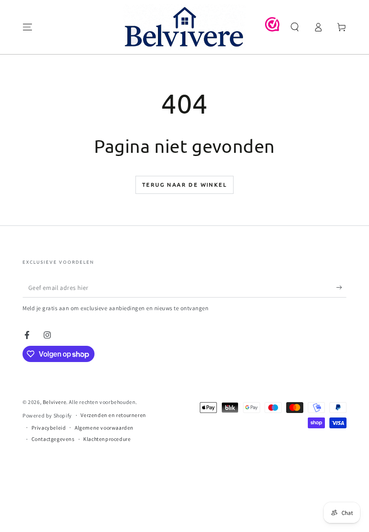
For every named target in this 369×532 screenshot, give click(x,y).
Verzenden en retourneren (113, 415)
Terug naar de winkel (184, 184)
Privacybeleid (49, 427)
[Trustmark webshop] (272, 29)
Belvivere (54, 402)
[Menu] (27, 27)
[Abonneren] (341, 287)
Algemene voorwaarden (104, 427)
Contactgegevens (53, 439)
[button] (294, 27)
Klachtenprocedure (106, 439)
